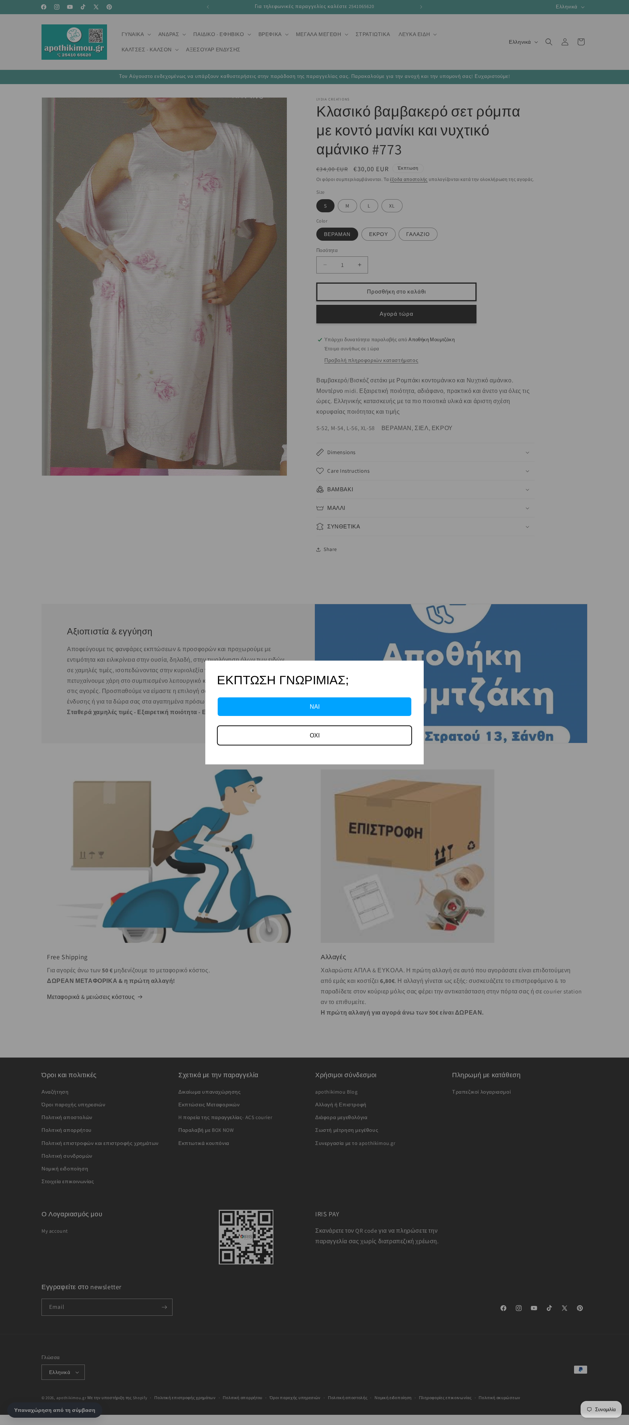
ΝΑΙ (315, 707)
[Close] (415, 669)
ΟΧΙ (315, 735)
